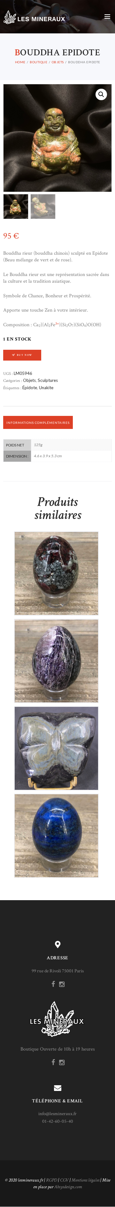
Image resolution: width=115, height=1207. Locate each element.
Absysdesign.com (68, 1187)
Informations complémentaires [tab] (38, 422)
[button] (101, 94)
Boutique (38, 62)
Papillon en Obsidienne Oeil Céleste (56, 742)
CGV (64, 1180)
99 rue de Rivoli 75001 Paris (58, 971)
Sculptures (48, 380)
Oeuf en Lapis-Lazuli (56, 830)
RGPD (51, 1180)
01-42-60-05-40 (57, 1121)
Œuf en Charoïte (56, 655)
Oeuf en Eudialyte (56, 568)
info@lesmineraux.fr (57, 1114)
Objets (58, 62)
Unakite (46, 387)
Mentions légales (85, 1180)
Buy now (25, 355)
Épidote (29, 387)
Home (20, 62)
